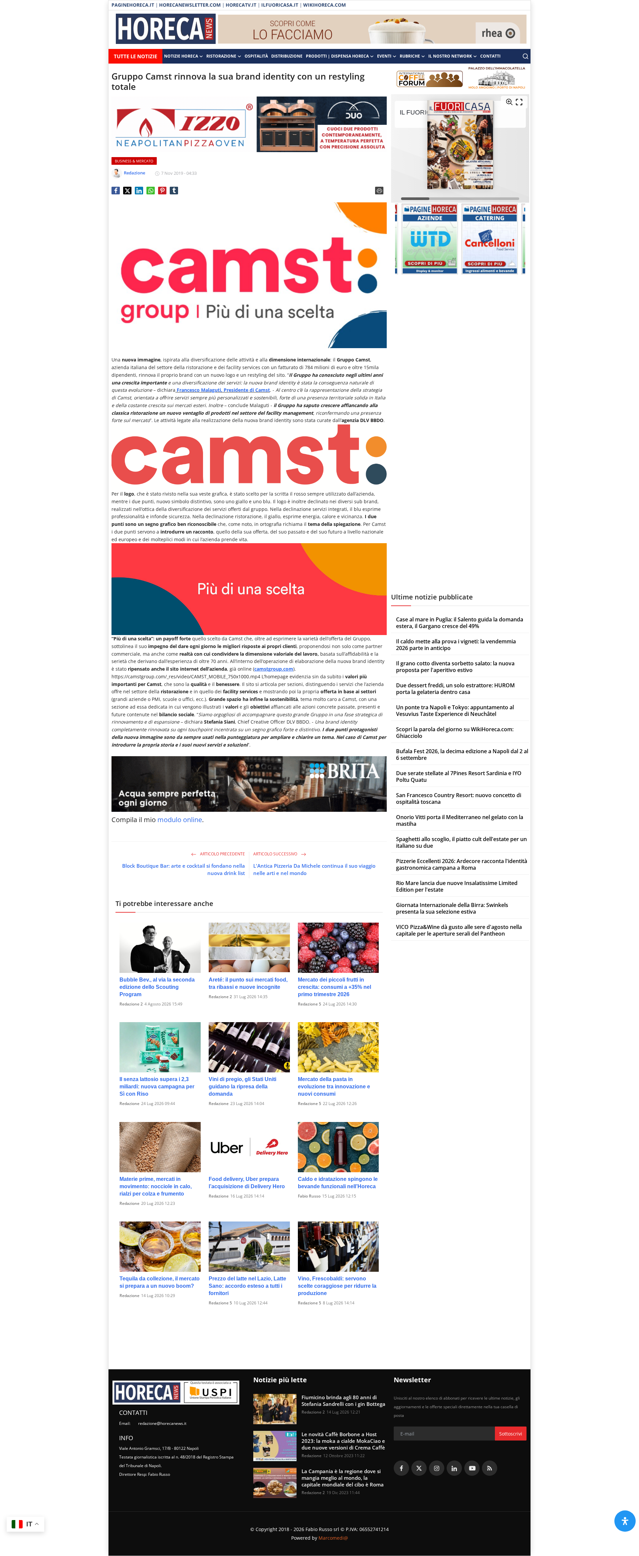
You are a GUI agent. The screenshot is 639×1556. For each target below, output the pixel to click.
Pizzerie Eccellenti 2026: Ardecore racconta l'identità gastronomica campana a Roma (461, 864)
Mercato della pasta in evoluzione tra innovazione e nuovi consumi (334, 1086)
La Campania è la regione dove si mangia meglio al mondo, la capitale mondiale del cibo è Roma (343, 1478)
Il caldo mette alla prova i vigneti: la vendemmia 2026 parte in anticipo (456, 644)
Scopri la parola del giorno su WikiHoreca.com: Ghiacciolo (455, 732)
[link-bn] (372, 30)
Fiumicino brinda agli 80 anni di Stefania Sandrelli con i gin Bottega (343, 1400)
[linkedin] (454, 1468)
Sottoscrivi (510, 1434)
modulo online (179, 819)
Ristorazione (221, 56)
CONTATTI (490, 56)
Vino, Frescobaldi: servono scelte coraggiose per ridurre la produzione (337, 1286)
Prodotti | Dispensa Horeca (337, 56)
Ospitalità (256, 56)
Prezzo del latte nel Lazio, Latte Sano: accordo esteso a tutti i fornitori (247, 1286)
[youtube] (472, 1468)
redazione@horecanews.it (162, 1423)
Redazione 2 (131, 1004)
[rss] (489, 1468)
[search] (526, 56)
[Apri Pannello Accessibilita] (625, 1521)
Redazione (129, 1103)
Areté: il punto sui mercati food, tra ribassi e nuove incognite (248, 983)
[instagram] (436, 1468)
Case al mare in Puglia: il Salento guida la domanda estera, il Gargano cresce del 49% (459, 622)
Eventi (384, 56)
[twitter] (419, 1468)
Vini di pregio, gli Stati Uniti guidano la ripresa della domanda (242, 1086)
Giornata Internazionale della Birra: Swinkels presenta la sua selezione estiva (452, 908)
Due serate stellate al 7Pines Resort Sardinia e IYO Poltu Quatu (459, 776)
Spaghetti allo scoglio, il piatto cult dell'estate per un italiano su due (461, 842)
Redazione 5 (309, 1004)
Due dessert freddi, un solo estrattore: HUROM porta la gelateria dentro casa (455, 688)
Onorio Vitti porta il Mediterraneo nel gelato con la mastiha (459, 820)
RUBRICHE (410, 56)
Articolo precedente (222, 854)
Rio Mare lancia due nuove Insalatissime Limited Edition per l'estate (457, 886)
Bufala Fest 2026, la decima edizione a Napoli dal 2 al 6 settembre (462, 754)
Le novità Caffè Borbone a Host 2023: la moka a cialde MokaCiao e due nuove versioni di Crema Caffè (343, 1441)
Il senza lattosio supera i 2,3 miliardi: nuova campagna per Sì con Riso (156, 1086)
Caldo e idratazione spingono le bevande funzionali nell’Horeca (338, 1182)
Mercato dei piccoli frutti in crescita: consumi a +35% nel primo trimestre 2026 (334, 987)
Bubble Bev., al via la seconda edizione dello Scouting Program (157, 987)
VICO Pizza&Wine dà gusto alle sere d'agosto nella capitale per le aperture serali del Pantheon (459, 930)
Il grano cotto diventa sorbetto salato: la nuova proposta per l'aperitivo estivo (455, 666)
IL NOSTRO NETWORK (450, 56)
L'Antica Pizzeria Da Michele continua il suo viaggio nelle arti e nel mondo (314, 869)
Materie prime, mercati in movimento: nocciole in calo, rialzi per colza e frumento (155, 1186)
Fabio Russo (309, 1196)
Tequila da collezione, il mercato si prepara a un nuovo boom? (159, 1282)
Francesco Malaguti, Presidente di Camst (222, 390)
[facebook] (401, 1468)
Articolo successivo (275, 854)
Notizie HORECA (181, 56)
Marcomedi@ (333, 1538)
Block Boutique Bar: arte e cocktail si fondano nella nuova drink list (183, 869)
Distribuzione (287, 56)
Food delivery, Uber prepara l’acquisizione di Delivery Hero (247, 1182)
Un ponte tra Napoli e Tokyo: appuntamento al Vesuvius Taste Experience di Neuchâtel (455, 710)
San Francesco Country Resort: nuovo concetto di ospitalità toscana (458, 798)
